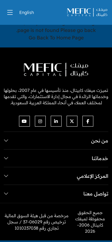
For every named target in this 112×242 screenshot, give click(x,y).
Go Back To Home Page (56, 37)
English (26, 12)
